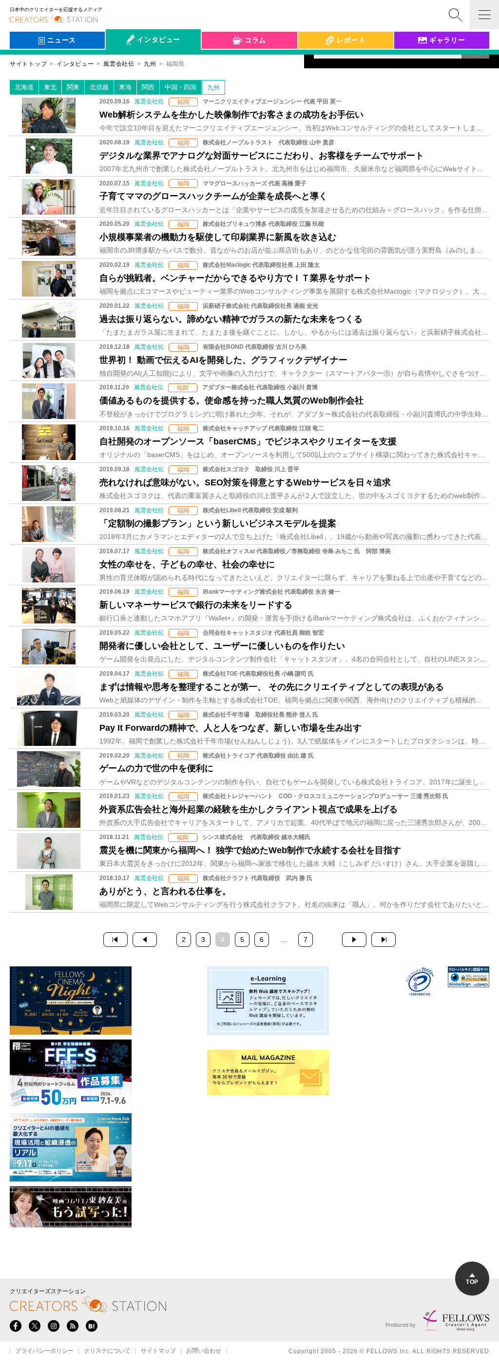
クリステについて (107, 1351)
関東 (73, 87)
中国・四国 (180, 87)
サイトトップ (28, 63)
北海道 (24, 87)
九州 (213, 87)
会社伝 (124, 62)
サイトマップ (158, 1351)
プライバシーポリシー (44, 1351)
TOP (472, 1282)
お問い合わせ (203, 1351)
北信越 (99, 87)
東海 (125, 87)
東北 (50, 87)
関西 (148, 87)
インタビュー (75, 63)
